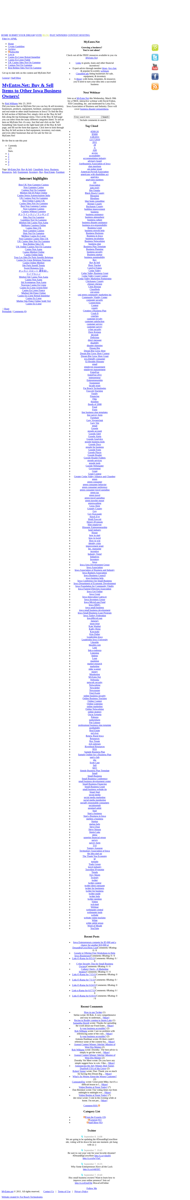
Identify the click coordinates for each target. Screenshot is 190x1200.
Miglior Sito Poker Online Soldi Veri (33, 301)
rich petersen (95, 744)
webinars (104, 71)
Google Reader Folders (95, 457)
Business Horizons (94, 233)
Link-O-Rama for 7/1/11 (83, 980)
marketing (94, 666)
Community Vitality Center (94, 297)
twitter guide (94, 893)
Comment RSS (90, 1105)
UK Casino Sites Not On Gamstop (24, 62)
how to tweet (95, 538)
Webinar (95, 907)
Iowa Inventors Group (94, 599)
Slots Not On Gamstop (33, 233)
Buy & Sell (26, 169)
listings (94, 655)
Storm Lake (94, 832)
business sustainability (94, 257)
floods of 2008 (95, 404)
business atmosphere (94, 217)
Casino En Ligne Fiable (19, 60)
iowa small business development (94, 610)
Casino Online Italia (33, 254)
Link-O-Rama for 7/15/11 (84, 974)
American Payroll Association (95, 171)
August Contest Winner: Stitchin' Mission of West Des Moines (94, 1045)
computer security (94, 300)
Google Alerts (94, 436)
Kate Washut (95, 626)
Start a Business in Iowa (94, 816)
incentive (94, 551)
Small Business (95, 776)
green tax (94, 492)
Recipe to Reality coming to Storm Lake (93, 1020)
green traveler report (94, 500)
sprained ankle (94, 808)
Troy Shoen (94, 875)
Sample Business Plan (94, 752)
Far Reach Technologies (94, 388)
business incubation (95, 238)
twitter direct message (95, 885)
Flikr (94, 399)
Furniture (60, 172)
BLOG (45, 35)
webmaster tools (94, 912)
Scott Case (95, 762)
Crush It (94, 313)
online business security (95, 695)
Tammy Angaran (95, 848)
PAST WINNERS (58, 35)
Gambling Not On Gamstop (33, 220)
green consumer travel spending (95, 490)
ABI (95, 150)
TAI (95, 845)
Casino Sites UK (33, 228)
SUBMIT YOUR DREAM (22, 35)
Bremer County (94, 203)
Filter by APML (9, 38)
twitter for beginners (94, 888)
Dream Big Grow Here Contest (94, 353)
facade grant (94, 385)
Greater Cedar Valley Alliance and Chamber (94, 476)
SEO (94, 768)
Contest (94, 305)
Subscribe (14, 52)
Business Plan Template (95, 246)
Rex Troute (94, 741)
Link (94, 647)
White (95, 920)
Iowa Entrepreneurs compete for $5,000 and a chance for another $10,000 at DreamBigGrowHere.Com (94, 945)
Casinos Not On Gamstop (20, 65)
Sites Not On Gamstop (33, 217)
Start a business (94, 813)
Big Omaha (94, 190)
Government (94, 468)
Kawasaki (94, 631)
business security (95, 252)
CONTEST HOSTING (79, 35)
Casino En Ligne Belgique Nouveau (33, 260)
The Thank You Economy (95, 856)
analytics (95, 177)
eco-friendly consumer (94, 359)
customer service (94, 324)
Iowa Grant (94, 594)
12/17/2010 (94, 139)
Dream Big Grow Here (95, 351)
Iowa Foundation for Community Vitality (94, 586)
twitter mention (95, 899)
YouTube (94, 928)
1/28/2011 (94, 137)
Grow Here (94, 506)
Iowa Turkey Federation (94, 615)
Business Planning (94, 249)
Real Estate (49, 172)
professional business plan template (94, 725)
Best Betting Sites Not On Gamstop (24, 68)
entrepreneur (94, 377)
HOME (4, 35)
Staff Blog (16, 78)
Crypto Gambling (16, 46)
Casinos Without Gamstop (33, 211)
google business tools (95, 441)
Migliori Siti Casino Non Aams (33, 222)
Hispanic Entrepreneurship (94, 527)
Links (78, 63)
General (6, 78)
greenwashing (94, 503)
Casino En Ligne (34, 298)
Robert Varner (79, 1071)
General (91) (96, 1120)
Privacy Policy (81, 1191)
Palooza (94, 717)
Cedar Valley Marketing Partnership (94, 278)
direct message (95, 340)
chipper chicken (94, 284)
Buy (41, 172)
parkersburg (94, 720)
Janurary (95, 621)
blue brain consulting (94, 201)
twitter (95, 880)
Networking (94, 685)
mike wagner (95, 669)
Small (94, 773)
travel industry (94, 867)
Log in (11, 54)
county (94, 308)
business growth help (94, 230)
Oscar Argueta (94, 714)
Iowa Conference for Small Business (94, 580)
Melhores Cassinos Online (33, 225)
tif (95, 859)
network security (94, 682)
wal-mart (95, 904)
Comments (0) (20, 311)
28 (95, 145)
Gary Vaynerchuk (94, 420)
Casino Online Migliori (33, 262)
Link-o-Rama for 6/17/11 (83, 990)
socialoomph (95, 805)
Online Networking (95, 709)
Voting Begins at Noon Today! (93, 1087)
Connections (94, 302)
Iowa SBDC (94, 605)
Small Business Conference (94, 778)
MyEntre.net (7, 1191)
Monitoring (94, 674)
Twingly (95, 877)
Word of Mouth (94, 925)
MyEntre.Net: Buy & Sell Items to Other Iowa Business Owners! (31, 90)
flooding (95, 401)
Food (94, 407)
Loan (94, 658)
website (94, 915)
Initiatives (94, 556)
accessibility (94, 155)
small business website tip (95, 789)
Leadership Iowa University (95, 639)
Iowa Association (95, 567)
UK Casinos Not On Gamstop (33, 198)
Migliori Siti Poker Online (33, 293)
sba (94, 760)
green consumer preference (94, 487)
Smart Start (95, 792)
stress (94, 835)
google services (94, 460)
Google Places (94, 452)
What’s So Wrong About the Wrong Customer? (95, 1076)
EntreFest (94, 372)
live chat (112, 68)
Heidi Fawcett (94, 519)
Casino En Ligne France (33, 290)
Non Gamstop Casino (33, 187)
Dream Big (95, 348)
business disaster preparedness (94, 109)
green (94, 479)
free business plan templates (95, 412)
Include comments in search (93, 120)
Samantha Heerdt (81, 1023)
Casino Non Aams (33, 249)
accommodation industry (94, 158)
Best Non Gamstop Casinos (34, 206)
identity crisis (94, 543)
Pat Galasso (94, 722)
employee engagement (94, 367)
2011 (94, 142)
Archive (12, 49)
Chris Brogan (94, 286)
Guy (95, 511)
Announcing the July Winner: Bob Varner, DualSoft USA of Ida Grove (94, 1067)
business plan (94, 244)
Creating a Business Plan (94, 310)
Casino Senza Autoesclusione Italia (33, 195)
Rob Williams (11, 103)
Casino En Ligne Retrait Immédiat (24, 57)
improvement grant (94, 546)
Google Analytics (95, 439)
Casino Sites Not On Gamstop (33, 203)
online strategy (95, 712)
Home (11, 43)
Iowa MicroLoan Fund (94, 602)
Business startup (94, 254)
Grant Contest (94, 474)
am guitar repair (94, 169)
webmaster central (94, 909)
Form (94, 409)
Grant (94, 471)
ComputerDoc (78, 1082)
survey (95, 840)
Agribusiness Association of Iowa (94, 163)
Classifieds (38, 169)
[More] (106, 1017)
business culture (94, 220)
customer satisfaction (94, 321)
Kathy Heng (94, 629)
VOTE (38, 35)
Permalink (7, 311)
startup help (94, 824)
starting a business (94, 818)
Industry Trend (95, 554)
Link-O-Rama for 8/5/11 (83, 958)
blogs (104, 68)
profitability (94, 728)
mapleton (94, 661)
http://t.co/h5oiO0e (83, 1183)
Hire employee (95, 524)
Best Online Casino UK (33, 201)
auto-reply (94, 187)
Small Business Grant (95, 786)
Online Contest (95, 701)
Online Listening (95, 704)
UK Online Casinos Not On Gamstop (33, 246)
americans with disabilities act (95, 174)
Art (94, 182)
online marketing (95, 706)
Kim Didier (94, 634)
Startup (94, 821)
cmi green (94, 292)
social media (94, 794)
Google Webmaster (95, 466)
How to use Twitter (93, 1012)
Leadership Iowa (95, 637)
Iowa (46, 169)
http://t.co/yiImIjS (102, 1155)
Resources (7, 172)
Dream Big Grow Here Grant (95, 356)
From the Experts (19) (95, 1117)
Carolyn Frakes (94, 268)
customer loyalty (94, 318)
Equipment (23, 172)
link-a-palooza (94, 650)
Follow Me (92, 1188)
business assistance (94, 214)
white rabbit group (94, 923)
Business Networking (95, 241)
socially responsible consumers (94, 802)
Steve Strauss (94, 829)
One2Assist (94, 693)
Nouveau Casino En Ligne (33, 285)
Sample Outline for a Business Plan (94, 754)
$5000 (95, 134)
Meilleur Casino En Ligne (33, 236)
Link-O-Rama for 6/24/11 (84, 985)
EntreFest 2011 (95, 375)
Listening (94, 653)
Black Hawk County (94, 193)
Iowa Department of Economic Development (95, 583)
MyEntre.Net (14, 169)
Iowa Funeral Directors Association (94, 589)
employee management (94, 369)
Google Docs (94, 444)
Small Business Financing (95, 784)
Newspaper (94, 690)
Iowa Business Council (95, 575)
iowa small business (94, 607)
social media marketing (94, 797)
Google (94, 428)
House (95, 532)
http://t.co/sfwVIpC (92, 1158)
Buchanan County (94, 206)
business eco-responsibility (94, 225)
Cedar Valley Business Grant (94, 273)
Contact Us (48, 1191)
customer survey (94, 326)
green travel (94, 495)
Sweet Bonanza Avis (33, 268)
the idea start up (94, 853)
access (95, 153)
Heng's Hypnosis (95, 522)
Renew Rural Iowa (95, 736)
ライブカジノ (33, 274)
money (94, 671)
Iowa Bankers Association (94, 572)
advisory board (95, 161)
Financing (94, 396)
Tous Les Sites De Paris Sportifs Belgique (33, 257)
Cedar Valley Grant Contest (95, 276)
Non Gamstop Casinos (33, 209)
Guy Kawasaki (95, 514)
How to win (94, 540)
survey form (94, 843)
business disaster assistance (94, 222)
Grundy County (94, 508)
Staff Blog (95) (95, 1122)
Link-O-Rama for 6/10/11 (84, 996)
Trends (94, 872)
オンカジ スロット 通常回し (33, 271)
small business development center (95, 781)
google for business (95, 447)
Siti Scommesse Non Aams (33, 282)
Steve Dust (95, 827)
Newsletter (95, 687)
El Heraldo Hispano (94, 361)
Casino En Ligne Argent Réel (34, 287)
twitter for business (94, 891)
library (79, 79)
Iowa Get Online (95, 591)
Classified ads (82, 73)
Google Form (94, 449)
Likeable (95, 642)
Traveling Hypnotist (94, 869)
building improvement (94, 209)
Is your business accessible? (93, 1028)
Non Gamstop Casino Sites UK (33, 238)
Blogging (94, 195)
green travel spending (95, 498)
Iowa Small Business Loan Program (94, 613)
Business (54, 169)
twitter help (94, 896)
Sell (14, 172)
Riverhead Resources (95, 746)
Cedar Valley (95, 270)
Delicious (94, 337)
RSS (94, 749)
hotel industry (94, 530)
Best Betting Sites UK (33, 244)
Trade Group (95, 864)
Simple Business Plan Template (94, 770)
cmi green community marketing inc (94, 294)
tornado (94, 861)
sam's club (94, 757)
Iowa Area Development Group (95, 564)
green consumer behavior (94, 484)
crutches (95, 316)
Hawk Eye (95, 516)
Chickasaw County (95, 281)
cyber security (94, 329)
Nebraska (94, 679)
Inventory (33, 172)
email (94, 364)
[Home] (73, 33)
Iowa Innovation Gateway (94, 597)
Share (6, 309)
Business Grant (95, 228)
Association (94, 185)
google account (95, 431)
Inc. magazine (94, 548)
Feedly (94, 393)
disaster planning (95, 345)
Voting (95, 901)
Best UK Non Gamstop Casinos (34, 184)
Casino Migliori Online (33, 252)
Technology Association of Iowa (94, 851)
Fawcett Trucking (94, 391)
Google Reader (95, 455)
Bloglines (94, 198)
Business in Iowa (95, 236)
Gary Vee (94, 423)
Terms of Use (64, 1191)
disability (94, 343)
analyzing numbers (94, 179)
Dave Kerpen (94, 332)
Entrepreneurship (95, 380)
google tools (94, 463)
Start (94, 810)
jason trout (95, 623)
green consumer (94, 482)
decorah (94, 334)
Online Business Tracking (95, 698)
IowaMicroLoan (94, 618)
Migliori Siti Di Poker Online (33, 192)
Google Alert (95, 433)
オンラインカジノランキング (33, 214)
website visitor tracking (95, 917)
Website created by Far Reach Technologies (22, 1197)
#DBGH (95, 131)
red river (95, 733)
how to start (94, 535)
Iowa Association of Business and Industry (95, 570)
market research (94, 663)
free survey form (94, 415)
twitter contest (94, 883)
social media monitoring (94, 800)
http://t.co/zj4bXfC (91, 1169)
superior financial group (95, 837)
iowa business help (94, 578)
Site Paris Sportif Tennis (33, 265)
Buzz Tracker (94, 265)
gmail (94, 425)
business (95, 211)
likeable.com (95, 645)
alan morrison (94, 166)
